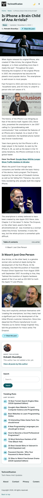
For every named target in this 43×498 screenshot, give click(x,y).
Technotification (14, 4)
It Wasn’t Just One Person (16, 247)
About (5, 481)
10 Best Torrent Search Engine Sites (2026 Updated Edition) (23, 402)
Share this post (28, 29)
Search (8, 385)
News (5, 25)
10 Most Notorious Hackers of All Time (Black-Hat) (22, 440)
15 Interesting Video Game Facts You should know (23, 421)
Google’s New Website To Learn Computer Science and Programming (23, 408)
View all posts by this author (15, 364)
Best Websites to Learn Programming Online (23, 415)
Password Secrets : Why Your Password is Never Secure (20, 453)
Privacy (26, 481)
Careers (36, 481)
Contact (15, 481)
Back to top (6, 494)
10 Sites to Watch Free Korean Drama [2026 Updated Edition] (23, 459)
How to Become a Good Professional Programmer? (23, 434)
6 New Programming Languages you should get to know (23, 427)
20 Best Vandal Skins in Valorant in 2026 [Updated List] (23, 446)
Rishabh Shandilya (11, 29)
